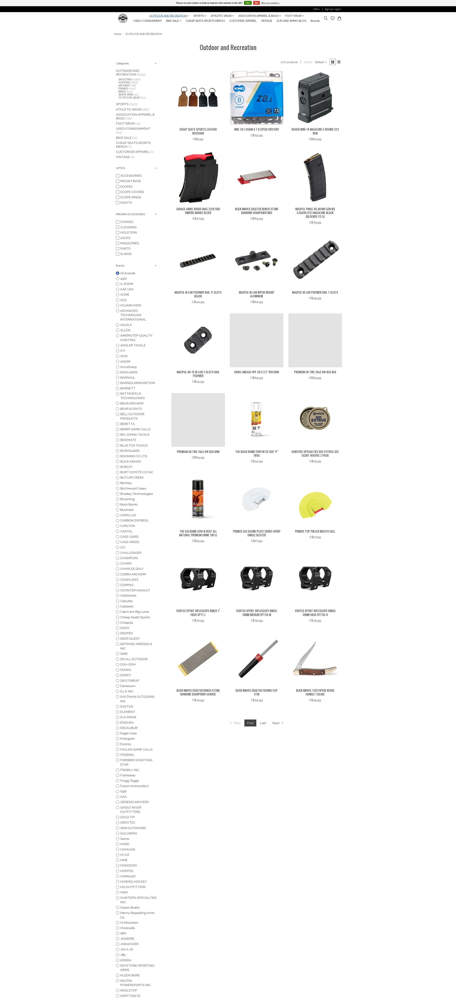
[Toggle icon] (325, 18)
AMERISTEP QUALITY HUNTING (136, 338)
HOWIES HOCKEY (133, 881)
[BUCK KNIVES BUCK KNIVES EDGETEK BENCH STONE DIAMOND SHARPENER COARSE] (198, 659)
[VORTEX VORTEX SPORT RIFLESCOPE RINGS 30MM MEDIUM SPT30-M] (256, 579)
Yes (248, 3)
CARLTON (127, 526)
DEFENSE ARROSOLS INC (136, 646)
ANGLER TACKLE (133, 345)
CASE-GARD (129, 536)
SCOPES (126, 186)
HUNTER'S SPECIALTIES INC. (138, 900)
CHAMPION (129, 558)
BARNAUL (127, 377)
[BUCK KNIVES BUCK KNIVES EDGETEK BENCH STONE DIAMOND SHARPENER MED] (256, 177)
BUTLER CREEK (132, 477)
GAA (123, 796)
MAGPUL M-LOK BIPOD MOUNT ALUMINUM (256, 294)
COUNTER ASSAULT (135, 590)
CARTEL (126, 531)
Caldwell (126, 606)
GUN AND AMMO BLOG (291, 20)
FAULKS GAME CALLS (136, 749)
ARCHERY (124, 85)
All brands (127, 273)
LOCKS (125, 238)
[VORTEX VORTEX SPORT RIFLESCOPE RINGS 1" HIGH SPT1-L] (198, 579)
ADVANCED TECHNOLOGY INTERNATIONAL (133, 315)
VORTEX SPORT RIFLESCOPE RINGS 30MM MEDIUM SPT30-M (256, 612)
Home (117, 33)
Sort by (308, 62)
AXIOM (125, 361)
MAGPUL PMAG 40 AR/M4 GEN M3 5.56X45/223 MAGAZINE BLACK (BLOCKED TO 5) (315, 213)
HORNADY (128, 876)
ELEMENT (127, 712)
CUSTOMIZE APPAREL (243, 20)
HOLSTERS (128, 232)
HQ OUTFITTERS (133, 887)
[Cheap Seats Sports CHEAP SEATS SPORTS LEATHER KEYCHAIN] (198, 98)
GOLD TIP (127, 817)
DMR (124, 654)
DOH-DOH (128, 664)
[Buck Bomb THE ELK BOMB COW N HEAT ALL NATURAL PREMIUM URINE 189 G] (198, 499)
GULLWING (128, 833)
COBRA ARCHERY (133, 574)
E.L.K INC (126, 691)
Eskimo (125, 744)
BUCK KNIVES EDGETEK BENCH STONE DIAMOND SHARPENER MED (256, 211)
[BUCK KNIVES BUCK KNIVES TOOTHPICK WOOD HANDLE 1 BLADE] (315, 659)
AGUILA (126, 325)
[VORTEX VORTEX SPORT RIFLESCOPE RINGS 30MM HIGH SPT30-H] (315, 579)
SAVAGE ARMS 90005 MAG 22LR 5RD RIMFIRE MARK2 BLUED (198, 211)
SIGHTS (126, 202)
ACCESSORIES (131, 175)
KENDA (125, 960)
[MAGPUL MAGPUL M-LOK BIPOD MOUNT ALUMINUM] (256, 261)
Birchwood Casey (133, 488)
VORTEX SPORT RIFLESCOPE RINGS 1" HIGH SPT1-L (198, 612)
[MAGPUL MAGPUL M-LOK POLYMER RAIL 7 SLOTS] (315, 261)
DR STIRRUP (129, 680)
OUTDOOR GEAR (129, 97)
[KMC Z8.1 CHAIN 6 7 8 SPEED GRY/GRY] (256, 98)
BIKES (122, 91)
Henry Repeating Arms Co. (137, 915)
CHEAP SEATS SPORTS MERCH (205, 20)
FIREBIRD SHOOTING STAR (136, 762)
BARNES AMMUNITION (137, 383)
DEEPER (126, 633)
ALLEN (125, 330)
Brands (315, 20)
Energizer (127, 738)
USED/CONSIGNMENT (147, 20)
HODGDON (128, 865)
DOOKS (125, 670)
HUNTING (124, 82)
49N (123, 278)
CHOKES (126, 222)
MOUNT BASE (130, 181)
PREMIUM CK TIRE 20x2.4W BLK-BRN (198, 451)
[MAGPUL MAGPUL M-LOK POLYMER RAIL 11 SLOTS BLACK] (198, 261)
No (256, 3)
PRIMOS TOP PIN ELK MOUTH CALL (315, 531)
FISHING (123, 88)
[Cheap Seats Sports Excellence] (123, 18)
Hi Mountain (129, 922)
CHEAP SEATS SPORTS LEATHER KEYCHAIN (198, 131)
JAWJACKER (129, 944)
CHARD (125, 563)
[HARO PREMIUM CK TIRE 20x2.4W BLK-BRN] (198, 420)
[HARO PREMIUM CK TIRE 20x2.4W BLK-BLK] (315, 340)
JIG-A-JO (126, 949)
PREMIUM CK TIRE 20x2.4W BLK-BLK (315, 372)
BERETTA (127, 424)
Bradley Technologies (136, 494)
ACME (124, 294)
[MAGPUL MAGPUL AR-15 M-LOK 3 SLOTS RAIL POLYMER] (198, 340)
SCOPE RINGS (130, 197)
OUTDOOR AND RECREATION (127, 72)
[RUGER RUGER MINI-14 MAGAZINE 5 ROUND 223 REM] (315, 98)
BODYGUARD (130, 451)
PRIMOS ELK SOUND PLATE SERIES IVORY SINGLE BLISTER (256, 533)
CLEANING (128, 227)
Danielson (127, 686)
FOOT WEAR (125, 123)
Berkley (126, 483)
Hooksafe (127, 928)
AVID (124, 356)
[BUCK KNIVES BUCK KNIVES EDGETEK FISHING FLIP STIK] (256, 659)
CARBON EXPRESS (134, 520)
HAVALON (127, 849)
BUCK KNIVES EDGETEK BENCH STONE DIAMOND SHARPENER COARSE (198, 692)
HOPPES (126, 871)
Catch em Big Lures (134, 611)
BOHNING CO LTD (133, 456)
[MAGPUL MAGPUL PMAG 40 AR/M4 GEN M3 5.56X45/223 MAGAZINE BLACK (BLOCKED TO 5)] (315, 177)
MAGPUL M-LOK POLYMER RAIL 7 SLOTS (315, 292)
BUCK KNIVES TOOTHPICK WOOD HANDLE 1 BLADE (315, 692)
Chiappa (126, 622)
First (250, 723)
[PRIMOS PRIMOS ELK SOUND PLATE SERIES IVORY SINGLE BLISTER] (256, 499)
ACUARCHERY (130, 305)
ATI (122, 350)
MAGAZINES (129, 243)
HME (124, 860)
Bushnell (126, 510)
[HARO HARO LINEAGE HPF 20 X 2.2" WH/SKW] (256, 340)
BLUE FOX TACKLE (134, 445)
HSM (124, 892)
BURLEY (126, 467)
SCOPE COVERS (132, 192)
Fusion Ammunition (134, 786)
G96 (123, 791)
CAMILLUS (128, 515)
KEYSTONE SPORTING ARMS (137, 968)
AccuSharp (128, 367)
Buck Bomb (129, 504)
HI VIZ (124, 855)
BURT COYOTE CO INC (136, 472)
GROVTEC (127, 822)
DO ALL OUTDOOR (133, 659)
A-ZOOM (126, 284)
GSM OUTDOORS (133, 828)
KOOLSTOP (128, 990)
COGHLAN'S (129, 579)
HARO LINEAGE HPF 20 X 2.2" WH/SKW (256, 372)
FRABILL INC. (130, 770)
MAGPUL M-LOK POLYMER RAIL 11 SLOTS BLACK (198, 294)
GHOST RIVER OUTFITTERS (130, 810)
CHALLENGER (130, 553)
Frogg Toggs (129, 780)
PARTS (125, 248)
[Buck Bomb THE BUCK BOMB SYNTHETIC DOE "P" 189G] (256, 420)
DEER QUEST (130, 638)
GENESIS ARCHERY (134, 802)
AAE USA (127, 289)
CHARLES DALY (131, 569)
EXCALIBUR (129, 728)
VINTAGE (266, 20)
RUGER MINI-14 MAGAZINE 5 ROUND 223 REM (315, 131)
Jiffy (123, 955)
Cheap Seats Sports (135, 617)
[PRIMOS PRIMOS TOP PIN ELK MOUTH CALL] (315, 499)
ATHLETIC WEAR (128, 109)
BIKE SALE (124, 138)
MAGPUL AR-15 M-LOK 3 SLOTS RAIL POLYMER (198, 374)
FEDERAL (127, 755)
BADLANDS (129, 372)
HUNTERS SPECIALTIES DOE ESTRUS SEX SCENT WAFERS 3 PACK (315, 453)
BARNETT (127, 388)
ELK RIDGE (128, 717)
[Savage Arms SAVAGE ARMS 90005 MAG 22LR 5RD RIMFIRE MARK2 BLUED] (198, 177)
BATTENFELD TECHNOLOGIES (132, 396)
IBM (123, 933)
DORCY (125, 675)
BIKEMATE (128, 440)
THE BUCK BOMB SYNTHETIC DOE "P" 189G (256, 453)
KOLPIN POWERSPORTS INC (135, 983)
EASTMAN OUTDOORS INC (137, 699)
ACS (123, 300)
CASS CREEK (129, 542)
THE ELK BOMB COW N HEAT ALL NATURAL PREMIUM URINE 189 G (198, 533)
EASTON (126, 706)
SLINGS (126, 254)
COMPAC (127, 585)
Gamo (124, 838)
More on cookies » (270, 3)
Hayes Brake (129, 907)
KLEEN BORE (130, 975)
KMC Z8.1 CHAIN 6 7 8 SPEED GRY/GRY (256, 129)
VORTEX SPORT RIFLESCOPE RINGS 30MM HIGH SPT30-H (315, 612)
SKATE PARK (125, 94)
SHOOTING (125, 79)
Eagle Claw (128, 733)
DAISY (124, 628)
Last (263, 723)
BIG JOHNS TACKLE (135, 434)
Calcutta (126, 601)
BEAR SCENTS (131, 409)
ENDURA (127, 722)
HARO (124, 844)
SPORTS (122, 104)
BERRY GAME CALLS (135, 429)
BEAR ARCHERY (132, 403)
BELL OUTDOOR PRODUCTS (132, 416)
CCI (122, 547)
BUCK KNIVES (130, 461)
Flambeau (127, 775)
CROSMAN (128, 595)
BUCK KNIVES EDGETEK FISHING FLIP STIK (257, 692)
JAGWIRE (127, 938)
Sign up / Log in (333, 9)
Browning (127, 499)
